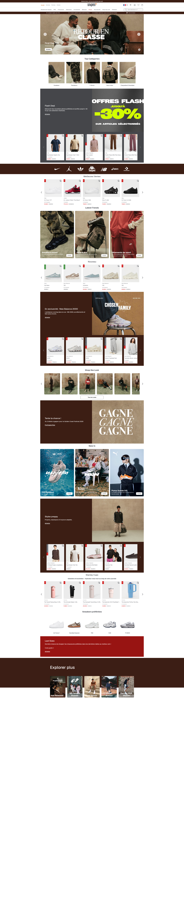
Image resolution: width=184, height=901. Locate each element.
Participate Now (50, 425)
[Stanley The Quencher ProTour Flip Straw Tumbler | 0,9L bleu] (130, 590)
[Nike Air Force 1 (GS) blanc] (92, 188)
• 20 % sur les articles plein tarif (95, 1)
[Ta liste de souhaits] (138, 5)
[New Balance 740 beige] (111, 273)
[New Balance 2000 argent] (55, 346)
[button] (51, 648)
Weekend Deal (84, 1)
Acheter (47, 114)
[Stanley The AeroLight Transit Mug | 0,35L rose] (92, 590)
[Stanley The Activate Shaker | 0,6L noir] (72, 590)
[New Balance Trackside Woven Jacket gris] (133, 346)
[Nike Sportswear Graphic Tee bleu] (55, 143)
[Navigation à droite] (138, 34)
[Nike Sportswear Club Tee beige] (75, 553)
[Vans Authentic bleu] (92, 273)
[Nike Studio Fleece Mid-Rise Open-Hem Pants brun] (113, 143)
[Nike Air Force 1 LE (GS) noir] (130, 188)
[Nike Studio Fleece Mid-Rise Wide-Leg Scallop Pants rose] (133, 143)
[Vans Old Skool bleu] (53, 273)
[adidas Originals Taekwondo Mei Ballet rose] (94, 553)
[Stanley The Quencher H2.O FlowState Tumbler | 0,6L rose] (111, 590)
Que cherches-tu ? (132, 9)
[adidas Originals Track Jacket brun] (94, 143)
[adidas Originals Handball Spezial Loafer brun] (133, 553)
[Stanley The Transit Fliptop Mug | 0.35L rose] (53, 590)
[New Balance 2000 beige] (94, 346)
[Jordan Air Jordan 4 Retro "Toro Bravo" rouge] (72, 188)
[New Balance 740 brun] (72, 273)
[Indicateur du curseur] (91, 52)
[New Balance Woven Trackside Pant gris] (113, 346)
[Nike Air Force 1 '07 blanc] (53, 188)
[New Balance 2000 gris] (75, 346)
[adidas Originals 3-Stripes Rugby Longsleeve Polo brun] (55, 553)
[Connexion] (134, 5)
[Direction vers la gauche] (45, 34)
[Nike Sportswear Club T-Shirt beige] (75, 143)
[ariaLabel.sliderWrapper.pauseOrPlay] (139, 49)
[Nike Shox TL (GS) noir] (111, 188)
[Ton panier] (142, 5)
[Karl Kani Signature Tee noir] (113, 553)
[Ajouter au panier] (63, 135)
